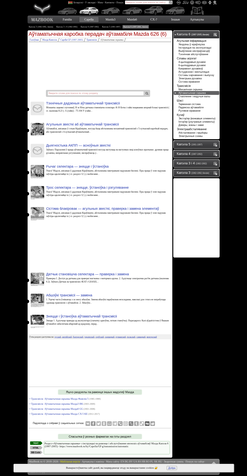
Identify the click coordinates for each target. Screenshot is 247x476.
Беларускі (78, 2)
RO (148, 461)
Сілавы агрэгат (187, 58)
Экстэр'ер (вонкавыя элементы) (196, 118)
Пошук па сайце (194, 461)
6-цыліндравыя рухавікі (192, 65)
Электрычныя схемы (190, 136)
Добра (171, 468)
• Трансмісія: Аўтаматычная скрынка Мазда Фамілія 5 (65, 398)
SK (155, 461)
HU (160, 461)
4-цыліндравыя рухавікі (192, 62)
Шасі (180, 100)
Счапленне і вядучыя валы (194, 96)
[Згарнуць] (216, 34)
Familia (67, 19)
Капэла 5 (111, 27)
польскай (131, 337)
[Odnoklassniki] (104, 423)
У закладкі (90, 2)
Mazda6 (132, 19)
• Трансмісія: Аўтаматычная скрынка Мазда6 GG (62, 408)
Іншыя (175, 19)
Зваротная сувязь (174, 461)
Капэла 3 (41, 27)
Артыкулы (197, 19)
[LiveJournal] (131, 423)
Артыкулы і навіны (93, 461)
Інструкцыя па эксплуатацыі (194, 47)
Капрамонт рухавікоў (190, 68)
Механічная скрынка (190, 89)
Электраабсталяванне (192, 129)
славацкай (140, 337)
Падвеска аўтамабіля (191, 107)
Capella (89, 19)
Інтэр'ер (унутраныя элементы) (196, 121)
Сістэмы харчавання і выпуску (196, 75)
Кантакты (109, 2)
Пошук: (120, 2)
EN (122, 461)
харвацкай (109, 337)
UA (135, 461)
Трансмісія (184, 85)
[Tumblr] (136, 423)
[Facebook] (93, 423)
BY (131, 461)
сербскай (100, 337)
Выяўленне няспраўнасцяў (194, 50)
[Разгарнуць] (216, 144)
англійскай (67, 337)
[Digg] (147, 423)
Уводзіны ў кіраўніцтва (191, 44)
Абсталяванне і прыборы (192, 132)
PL (151, 461)
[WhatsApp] (125, 423)
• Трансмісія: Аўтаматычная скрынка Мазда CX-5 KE (65, 413)
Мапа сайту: (113, 461)
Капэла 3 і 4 (66, 27)
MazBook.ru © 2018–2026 (43, 461)
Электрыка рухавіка (190, 78)
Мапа (100, 2)
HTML (36, 448)
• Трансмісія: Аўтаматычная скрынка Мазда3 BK (62, 403)
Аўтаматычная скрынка (192, 92)
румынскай (121, 337)
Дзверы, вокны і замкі (191, 125)
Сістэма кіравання (189, 81)
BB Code (35, 452)
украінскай (89, 337)
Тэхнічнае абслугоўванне (193, 54)
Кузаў (180, 114)
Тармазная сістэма (189, 104)
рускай (58, 337)
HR (143, 461)
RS (139, 461)
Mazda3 (110, 19)
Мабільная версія (70, 461)
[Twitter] (98, 423)
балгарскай (78, 337)
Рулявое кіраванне (189, 110)
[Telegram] (115, 423)
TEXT (36, 443)
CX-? (153, 19)
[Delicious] (142, 423)
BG (127, 461)
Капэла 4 (90, 27)
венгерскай (152, 337)
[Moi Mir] (109, 423)
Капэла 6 (136, 27)
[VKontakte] (87, 423)
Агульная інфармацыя (191, 40)
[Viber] (120, 423)
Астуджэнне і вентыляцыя (193, 71)
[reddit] (152, 423)
